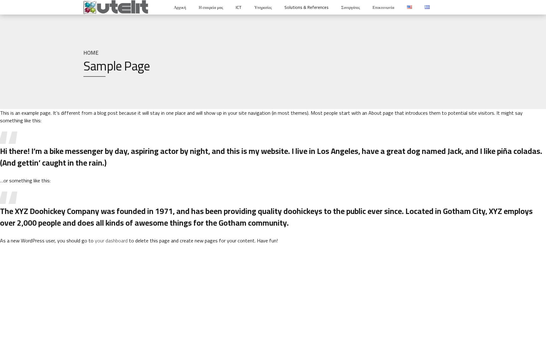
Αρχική (180, 7)
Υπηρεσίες (263, 7)
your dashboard (111, 240)
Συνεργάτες (350, 7)
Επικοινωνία (383, 7)
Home (91, 52)
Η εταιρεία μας (211, 7)
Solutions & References (306, 7)
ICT (239, 7)
